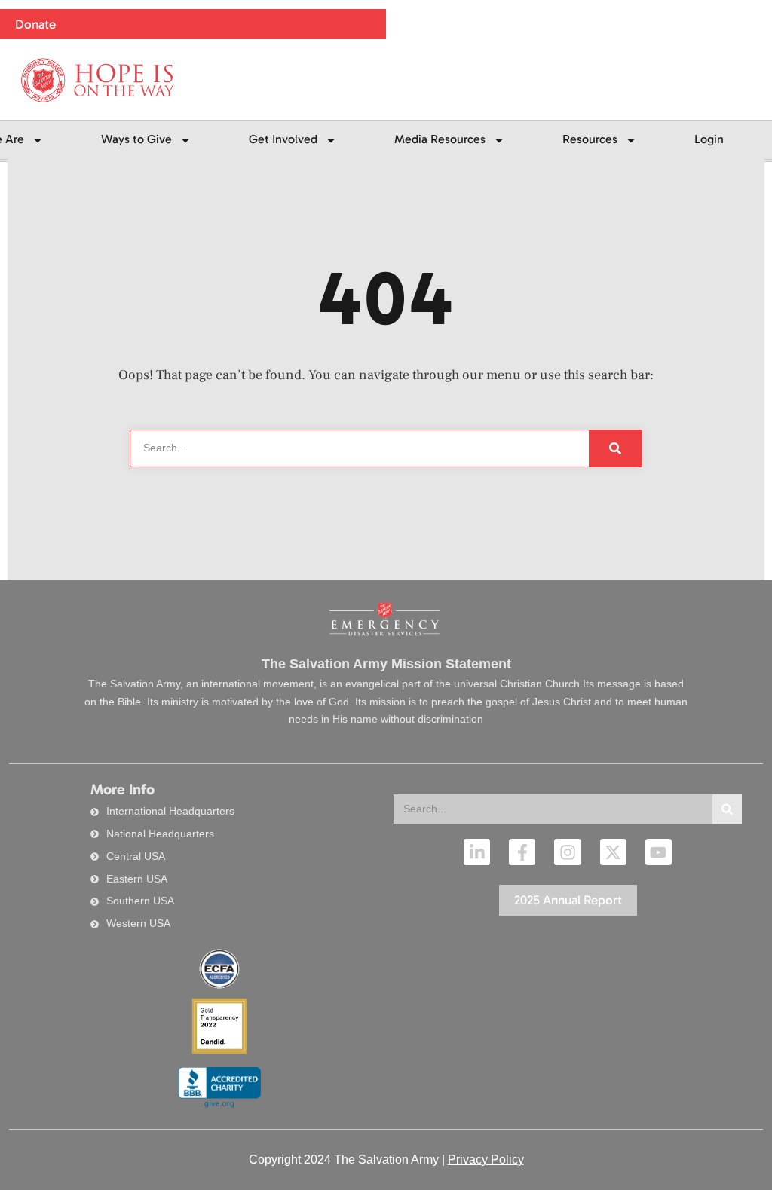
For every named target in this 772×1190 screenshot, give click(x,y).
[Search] (727, 809)
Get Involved (283, 139)
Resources (589, 139)
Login (709, 139)
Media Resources (440, 139)
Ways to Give (136, 139)
